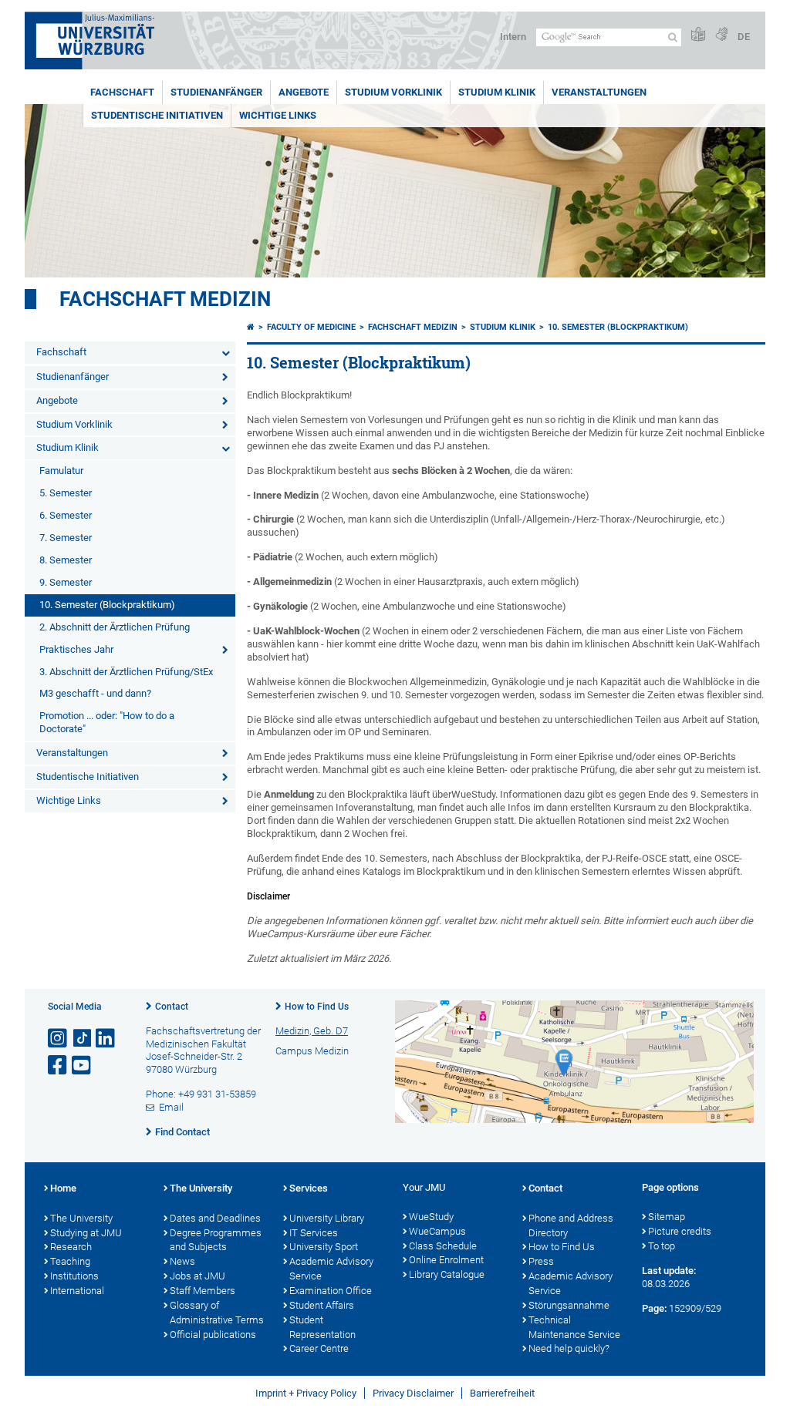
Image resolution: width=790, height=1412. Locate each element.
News (182, 1261)
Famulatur (61, 470)
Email (171, 1107)
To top (661, 1246)
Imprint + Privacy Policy (305, 1393)
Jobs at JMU (197, 1276)
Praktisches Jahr (76, 649)
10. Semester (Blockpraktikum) (107, 604)
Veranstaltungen (599, 92)
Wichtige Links (277, 115)
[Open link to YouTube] (82, 1065)
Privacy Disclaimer (413, 1393)
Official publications (213, 1334)
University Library (326, 1218)
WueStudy (431, 1216)
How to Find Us (317, 1006)
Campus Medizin (312, 1051)
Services (308, 1188)
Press (541, 1261)
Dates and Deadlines (215, 1218)
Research (71, 1246)
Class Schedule (443, 1246)
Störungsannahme (568, 1305)
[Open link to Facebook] (58, 1065)
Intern (513, 36)
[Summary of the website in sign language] (721, 35)
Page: (654, 1308)
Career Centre (319, 1348)
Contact (171, 1006)
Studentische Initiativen (157, 115)
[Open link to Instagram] (58, 1038)
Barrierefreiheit (502, 1393)
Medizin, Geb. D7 (311, 1031)
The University (81, 1218)
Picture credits (679, 1231)
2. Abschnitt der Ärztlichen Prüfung (114, 627)
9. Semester (65, 582)
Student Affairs (321, 1305)
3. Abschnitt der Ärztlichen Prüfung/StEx (126, 671)
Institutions (74, 1276)
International (77, 1290)
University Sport (323, 1246)
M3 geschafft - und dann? (95, 693)
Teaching (70, 1261)
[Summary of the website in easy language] (698, 35)
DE (744, 36)
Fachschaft (122, 92)
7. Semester (65, 537)
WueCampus (437, 1231)
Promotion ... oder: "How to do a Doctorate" (106, 722)
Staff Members (202, 1290)
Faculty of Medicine (311, 327)
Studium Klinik (496, 92)
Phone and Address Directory (570, 1225)
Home (63, 1188)
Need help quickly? (568, 1348)
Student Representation (322, 1327)
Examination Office (330, 1290)
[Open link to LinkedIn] (106, 1038)
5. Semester (65, 493)
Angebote (304, 92)
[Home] (251, 327)
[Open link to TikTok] (82, 1038)
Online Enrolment (446, 1260)
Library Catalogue (446, 1274)
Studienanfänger (216, 92)
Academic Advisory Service (331, 1269)
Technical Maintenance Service (574, 1327)
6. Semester (65, 515)
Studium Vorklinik (393, 92)
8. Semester (65, 560)
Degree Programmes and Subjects (216, 1240)
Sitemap (666, 1216)
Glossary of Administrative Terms (217, 1312)
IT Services (313, 1233)
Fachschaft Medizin (165, 299)
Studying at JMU (86, 1233)
